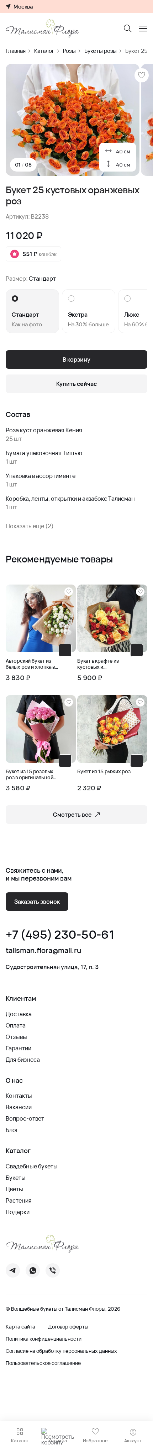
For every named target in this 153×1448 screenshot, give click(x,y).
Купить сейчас (76, 384)
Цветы (14, 1189)
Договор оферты (68, 1326)
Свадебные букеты (32, 1166)
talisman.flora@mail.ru (43, 950)
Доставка (19, 1014)
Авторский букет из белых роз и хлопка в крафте (30, 664)
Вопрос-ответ (25, 1118)
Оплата (16, 1025)
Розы (69, 51)
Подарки (18, 1212)
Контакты (19, 1095)
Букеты (16, 1178)
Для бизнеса (23, 1059)
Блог (12, 1130)
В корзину (76, 359)
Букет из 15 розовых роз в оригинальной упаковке (29, 775)
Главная (16, 51)
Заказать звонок (37, 902)
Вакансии (19, 1107)
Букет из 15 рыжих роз (104, 772)
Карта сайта (20, 1326)
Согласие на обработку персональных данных (61, 1350)
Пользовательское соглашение (43, 1363)
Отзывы (16, 1037)
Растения (19, 1200)
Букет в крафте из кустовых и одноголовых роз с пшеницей (100, 664)
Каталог (44, 51)
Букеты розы (100, 51)
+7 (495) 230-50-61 (60, 934)
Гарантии (18, 1048)
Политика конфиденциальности (43, 1338)
